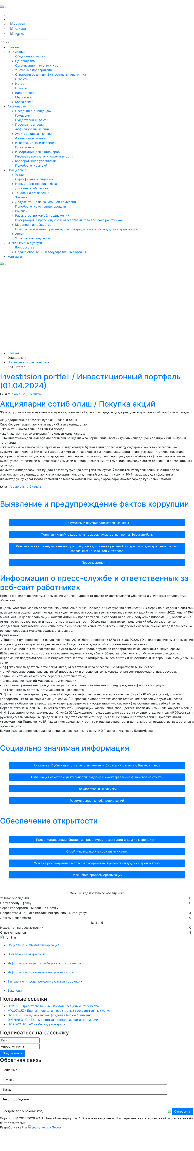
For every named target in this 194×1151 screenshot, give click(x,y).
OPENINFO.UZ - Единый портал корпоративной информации (53, 1020)
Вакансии (22, 211)
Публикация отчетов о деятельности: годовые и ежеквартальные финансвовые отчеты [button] (97, 777)
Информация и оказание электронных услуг (41, 972)
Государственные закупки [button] (97, 789)
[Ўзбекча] (17, 24)
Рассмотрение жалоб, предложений (42, 215)
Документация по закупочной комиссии (45, 202)
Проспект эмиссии (29, 124)
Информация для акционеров (37, 152)
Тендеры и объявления (32, 193)
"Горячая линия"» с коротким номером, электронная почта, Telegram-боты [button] (97, 534)
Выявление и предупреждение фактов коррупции (94, 504)
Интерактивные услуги (25, 243)
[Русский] (18, 29)
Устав (19, 174)
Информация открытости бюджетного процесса (44, 963)
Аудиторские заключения (34, 134)
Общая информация (30, 56)
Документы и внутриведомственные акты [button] (97, 523)
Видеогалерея (25, 93)
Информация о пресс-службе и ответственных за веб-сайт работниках (69, 220)
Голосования (24, 147)
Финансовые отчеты (30, 138)
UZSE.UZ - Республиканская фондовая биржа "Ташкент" (50, 1015)
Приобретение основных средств (40, 206)
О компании (17, 52)
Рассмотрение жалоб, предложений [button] (97, 800)
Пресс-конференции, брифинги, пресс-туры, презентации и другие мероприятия (76, 229)
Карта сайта (24, 102)
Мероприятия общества (33, 224)
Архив (19, 234)
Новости (21, 88)
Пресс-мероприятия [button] (97, 562)
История (21, 83)
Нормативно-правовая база (36, 184)
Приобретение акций (31, 165)
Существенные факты (31, 120)
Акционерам (17, 106)
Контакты (15, 256)
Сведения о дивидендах (33, 111)
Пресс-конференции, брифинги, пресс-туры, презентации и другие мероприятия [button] (97, 840)
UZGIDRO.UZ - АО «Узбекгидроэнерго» (36, 1024)
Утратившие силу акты (32, 238)
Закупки (21, 197)
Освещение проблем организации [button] (97, 875)
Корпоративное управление (36, 161)
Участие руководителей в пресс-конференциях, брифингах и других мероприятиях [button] (97, 863)
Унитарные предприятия (33, 70)
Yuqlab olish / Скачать (24, 394)
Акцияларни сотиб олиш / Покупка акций (77, 403)
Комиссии (22, 115)
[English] (17, 33)
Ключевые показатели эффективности (44, 156)
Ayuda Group (51, 1127)
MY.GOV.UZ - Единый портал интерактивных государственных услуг (59, 1010)
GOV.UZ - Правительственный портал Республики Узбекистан (54, 1006)
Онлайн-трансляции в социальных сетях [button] (97, 851)
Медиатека (23, 97)
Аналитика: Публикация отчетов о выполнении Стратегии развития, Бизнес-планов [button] (97, 765)
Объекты (21, 79)
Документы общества (31, 188)
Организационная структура (36, 65)
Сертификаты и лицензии (34, 179)
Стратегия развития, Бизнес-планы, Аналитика (50, 74)
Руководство (25, 61)
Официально (17, 170)
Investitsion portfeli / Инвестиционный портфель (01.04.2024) (90, 381)
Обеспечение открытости (49, 820)
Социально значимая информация (64, 748)
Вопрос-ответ (25, 247)
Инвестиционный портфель (35, 143)
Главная (14, 47)
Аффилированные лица (32, 129)
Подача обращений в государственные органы (50, 252)
